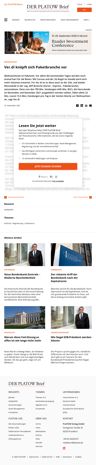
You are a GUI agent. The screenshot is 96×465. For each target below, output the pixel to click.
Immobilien (89, 20)
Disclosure (67, 457)
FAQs (38, 439)
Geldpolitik (29, 20)
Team (38, 427)
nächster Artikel (80, 197)
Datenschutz (47, 457)
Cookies (78, 457)
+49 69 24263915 (70, 439)
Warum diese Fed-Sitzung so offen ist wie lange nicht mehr (22, 338)
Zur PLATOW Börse (13, 4)
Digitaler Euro (41, 405)
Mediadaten (41, 431)
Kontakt (39, 442)
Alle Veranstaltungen (17, 424)
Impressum (33, 457)
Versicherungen (48, 20)
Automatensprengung (45, 401)
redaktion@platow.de (73, 442)
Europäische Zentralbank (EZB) (73, 410)
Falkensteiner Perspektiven (19, 431)
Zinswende (40, 408)
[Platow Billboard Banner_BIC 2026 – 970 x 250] (48, 43)
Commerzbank (69, 405)
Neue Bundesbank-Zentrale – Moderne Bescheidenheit (22, 276)
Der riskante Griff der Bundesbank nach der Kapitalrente (64, 278)
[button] (77, 105)
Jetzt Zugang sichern (48, 166)
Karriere (39, 446)
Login (89, 4)
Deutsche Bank (69, 401)
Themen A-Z (41, 397)
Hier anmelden (58, 181)
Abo (84, 10)
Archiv (38, 424)
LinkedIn (64, 448)
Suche (79, 4)
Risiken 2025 (13, 427)
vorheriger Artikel (16, 197)
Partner (39, 435)
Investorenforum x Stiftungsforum (16, 437)
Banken (16, 20)
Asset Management (70, 20)
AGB (58, 457)
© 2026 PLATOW (19, 457)
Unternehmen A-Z (70, 397)
